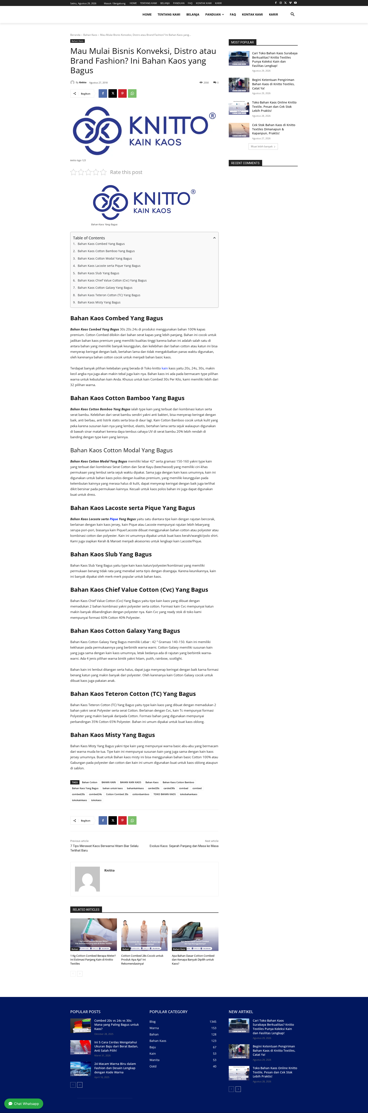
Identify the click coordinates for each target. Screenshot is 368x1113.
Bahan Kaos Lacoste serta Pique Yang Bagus (109, 266)
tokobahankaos (188, 794)
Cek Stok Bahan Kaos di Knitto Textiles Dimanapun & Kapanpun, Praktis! (273, 129)
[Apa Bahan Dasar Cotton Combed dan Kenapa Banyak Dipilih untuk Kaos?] (195, 934)
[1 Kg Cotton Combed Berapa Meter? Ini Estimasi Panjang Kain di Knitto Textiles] (93, 934)
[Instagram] (280, 3)
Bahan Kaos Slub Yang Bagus (99, 273)
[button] (293, 14)
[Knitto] (73, 82)
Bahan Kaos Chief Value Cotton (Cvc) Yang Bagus (113, 280)
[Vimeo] (290, 3)
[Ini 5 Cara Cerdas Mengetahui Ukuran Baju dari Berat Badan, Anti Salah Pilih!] (80, 1047)
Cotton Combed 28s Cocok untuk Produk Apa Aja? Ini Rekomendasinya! (142, 959)
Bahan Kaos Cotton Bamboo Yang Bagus (107, 251)
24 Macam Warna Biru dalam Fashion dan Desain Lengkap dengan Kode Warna (115, 1068)
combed (197, 788)
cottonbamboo (140, 794)
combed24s (95, 794)
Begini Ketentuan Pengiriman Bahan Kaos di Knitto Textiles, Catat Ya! (273, 84)
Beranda (75, 35)
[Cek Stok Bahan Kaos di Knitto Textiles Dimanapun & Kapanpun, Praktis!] (239, 130)
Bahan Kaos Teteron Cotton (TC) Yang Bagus (109, 295)
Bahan (75, 949)
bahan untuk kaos (113, 788)
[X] (285, 3)
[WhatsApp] (132, 93)
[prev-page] (73, 974)
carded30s (169, 788)
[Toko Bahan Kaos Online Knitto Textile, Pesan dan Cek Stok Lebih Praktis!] (239, 107)
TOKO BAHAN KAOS (165, 794)
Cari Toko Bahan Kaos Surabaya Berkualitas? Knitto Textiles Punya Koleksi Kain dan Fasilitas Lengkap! (275, 59)
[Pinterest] (122, 93)
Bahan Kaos (90, 35)
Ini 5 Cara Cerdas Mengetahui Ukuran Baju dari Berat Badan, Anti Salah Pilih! (116, 1046)
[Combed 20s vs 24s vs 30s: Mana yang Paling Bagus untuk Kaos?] (80, 1025)
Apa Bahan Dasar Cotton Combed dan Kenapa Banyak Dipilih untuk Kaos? (193, 959)
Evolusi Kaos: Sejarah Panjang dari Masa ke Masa (184, 846)
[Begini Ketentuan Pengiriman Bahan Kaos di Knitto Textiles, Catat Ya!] (239, 85)
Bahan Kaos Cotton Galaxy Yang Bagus (105, 288)
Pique (114, 519)
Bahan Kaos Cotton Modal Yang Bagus (105, 258)
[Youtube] (295, 3)
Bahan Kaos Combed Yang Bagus (102, 244)
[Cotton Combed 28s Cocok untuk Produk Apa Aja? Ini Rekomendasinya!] (144, 934)
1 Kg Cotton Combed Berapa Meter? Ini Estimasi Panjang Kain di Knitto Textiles (93, 959)
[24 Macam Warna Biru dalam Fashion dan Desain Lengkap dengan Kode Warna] (80, 1069)
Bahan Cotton (89, 782)
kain (165, 368)
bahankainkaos (135, 788)
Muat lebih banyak (262, 146)
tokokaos (96, 800)
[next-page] (79, 974)
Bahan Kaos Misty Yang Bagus (99, 302)
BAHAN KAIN (109, 782)
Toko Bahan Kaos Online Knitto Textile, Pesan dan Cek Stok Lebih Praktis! (274, 106)
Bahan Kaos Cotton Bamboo (178, 782)
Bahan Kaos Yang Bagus (85, 788)
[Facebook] (275, 3)
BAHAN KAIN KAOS (130, 782)
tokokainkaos (79, 800)
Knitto (82, 82)
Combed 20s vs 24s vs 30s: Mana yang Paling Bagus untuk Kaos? (116, 1024)
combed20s (78, 794)
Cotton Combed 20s (117, 794)
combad (183, 788)
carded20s (153, 788)
